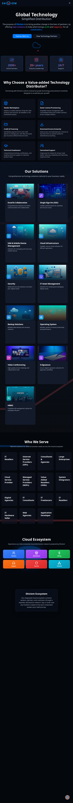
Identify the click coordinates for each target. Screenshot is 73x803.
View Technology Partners (46, 36)
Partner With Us (22, 36)
